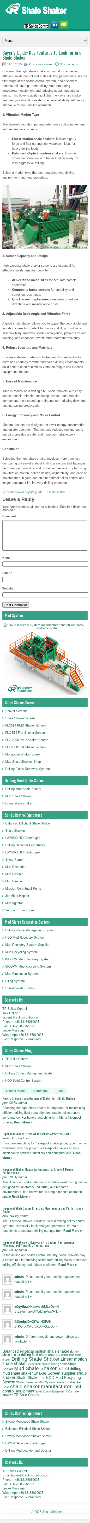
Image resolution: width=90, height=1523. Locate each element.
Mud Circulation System (22, 974)
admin (19, 1277)
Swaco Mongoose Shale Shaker (27, 1421)
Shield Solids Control (19, 988)
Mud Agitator (14, 903)
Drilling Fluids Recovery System (27, 769)
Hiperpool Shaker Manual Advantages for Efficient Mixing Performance (37, 1171)
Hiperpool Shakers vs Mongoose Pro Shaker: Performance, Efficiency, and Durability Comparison (38, 1243)
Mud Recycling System (21, 952)
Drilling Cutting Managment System (29, 1073)
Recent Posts (15, 1091)
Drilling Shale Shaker (36, 1359)
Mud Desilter (14, 874)
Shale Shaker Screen (20, 718)
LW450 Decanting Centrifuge (25, 1443)
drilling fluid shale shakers (40, 1355)
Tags (60, 1091)
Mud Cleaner (14, 881)
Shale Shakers (15, 830)
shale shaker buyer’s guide (24, 492)
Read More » (23, 1122)
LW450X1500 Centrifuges (22, 852)
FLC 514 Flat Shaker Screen (25, 732)
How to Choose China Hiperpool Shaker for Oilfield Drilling (38, 1098)
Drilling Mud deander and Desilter (28, 1450)
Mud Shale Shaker (18, 796)
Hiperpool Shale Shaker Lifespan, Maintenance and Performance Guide (42, 1209)
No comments (69, 64)
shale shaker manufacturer (41, 1386)
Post (32, 64)
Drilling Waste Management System (30, 930)
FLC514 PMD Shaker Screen (25, 725)
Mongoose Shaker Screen (23, 754)
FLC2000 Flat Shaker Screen (25, 747)
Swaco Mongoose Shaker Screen (28, 1436)
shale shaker (44, 64)
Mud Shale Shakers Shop (23, 761)
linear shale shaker (39, 1364)
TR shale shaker (54, 492)
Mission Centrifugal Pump (23, 888)
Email (7, 573)
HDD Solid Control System (23, 1080)
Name (7, 557)
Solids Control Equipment (49, 1391)
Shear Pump (14, 859)
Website (7, 588)
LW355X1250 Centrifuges (22, 838)
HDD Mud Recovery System (25, 937)
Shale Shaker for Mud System (35, 1382)
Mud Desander (15, 867)
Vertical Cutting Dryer (20, 910)
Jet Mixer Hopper (17, 896)
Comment (9, 516)
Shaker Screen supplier (55, 1373)
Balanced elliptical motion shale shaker (35, 1351)
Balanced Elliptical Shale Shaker (28, 823)
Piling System (15, 981)
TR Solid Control (16, 1059)
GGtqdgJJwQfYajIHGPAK (32, 1321)
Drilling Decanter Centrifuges (25, 845)
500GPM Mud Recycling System (28, 966)
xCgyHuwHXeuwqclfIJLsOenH (36, 1306)
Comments (40, 1091)
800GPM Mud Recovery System (27, 959)
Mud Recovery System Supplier (27, 945)
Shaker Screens (16, 711)
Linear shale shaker (18, 803)
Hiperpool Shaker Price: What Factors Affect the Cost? (36, 1133)
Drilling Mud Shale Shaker (23, 789)
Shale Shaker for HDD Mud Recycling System (41, 1379)
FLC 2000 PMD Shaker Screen (26, 740)
